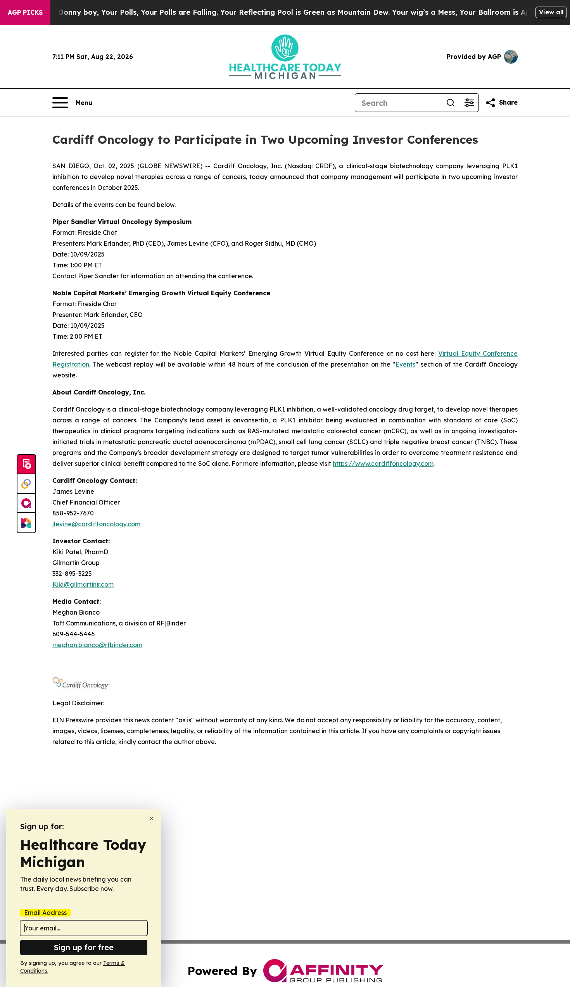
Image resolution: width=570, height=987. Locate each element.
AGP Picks (25, 12)
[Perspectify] (26, 484)
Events (405, 364)
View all (551, 12)
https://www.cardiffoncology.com (383, 463)
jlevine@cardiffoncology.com (96, 524)
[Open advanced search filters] (469, 103)
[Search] (450, 103)
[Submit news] (26, 464)
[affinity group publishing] (26, 503)
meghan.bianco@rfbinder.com (97, 645)
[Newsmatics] (26, 522)
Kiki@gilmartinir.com (83, 584)
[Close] (151, 818)
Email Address (45, 912)
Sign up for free (84, 947)
